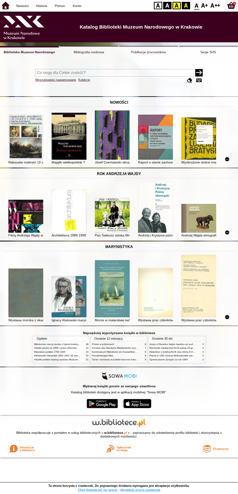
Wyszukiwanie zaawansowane (55, 80)
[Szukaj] (199, 72)
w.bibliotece (115, 432)
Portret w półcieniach (103, 344)
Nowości (22, 6)
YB (176, 5)
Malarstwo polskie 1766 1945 (50, 352)
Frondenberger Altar (102, 355)
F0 (197, 5)
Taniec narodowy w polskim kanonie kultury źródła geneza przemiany (128, 359)
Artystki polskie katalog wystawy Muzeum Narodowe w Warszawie (69, 359)
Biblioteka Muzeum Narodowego (29, 52)
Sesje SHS (208, 52)
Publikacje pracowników (148, 52)
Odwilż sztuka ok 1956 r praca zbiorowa (55, 348)
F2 (215, 5)
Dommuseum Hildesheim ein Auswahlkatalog (115, 352)
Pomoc (60, 6)
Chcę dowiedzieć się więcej (97, 490)
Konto (77, 6)
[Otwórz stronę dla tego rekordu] (27, 138)
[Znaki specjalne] (199, 80)
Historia (41, 6)
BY (185, 5)
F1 (204, 5)
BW (167, 5)
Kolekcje (84, 80)
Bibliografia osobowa (89, 52)
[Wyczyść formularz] (189, 80)
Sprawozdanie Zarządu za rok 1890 (168, 359)
